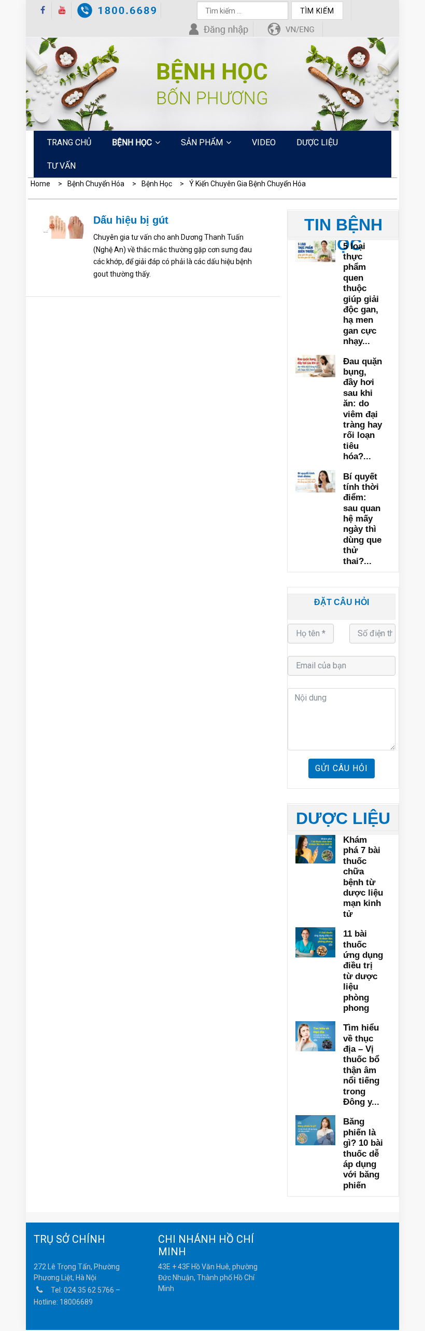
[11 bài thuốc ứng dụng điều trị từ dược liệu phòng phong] (315, 941)
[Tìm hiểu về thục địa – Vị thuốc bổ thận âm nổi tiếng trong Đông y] (315, 1035)
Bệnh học (132, 142)
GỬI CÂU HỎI (341, 768)
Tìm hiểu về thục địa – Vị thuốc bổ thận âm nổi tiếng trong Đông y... (361, 1065)
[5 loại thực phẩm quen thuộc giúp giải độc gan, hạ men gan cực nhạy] (315, 249)
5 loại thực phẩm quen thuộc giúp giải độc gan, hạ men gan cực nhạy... (361, 294)
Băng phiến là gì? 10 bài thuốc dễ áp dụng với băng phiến (363, 1153)
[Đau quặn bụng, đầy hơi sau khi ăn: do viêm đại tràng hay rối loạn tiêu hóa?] (315, 364)
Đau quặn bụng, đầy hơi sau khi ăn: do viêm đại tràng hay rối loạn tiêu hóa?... (362, 409)
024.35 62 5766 (89, 1290)
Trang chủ (69, 142)
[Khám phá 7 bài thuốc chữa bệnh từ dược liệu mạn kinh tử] (315, 847)
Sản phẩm (202, 142)
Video (264, 142)
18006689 (76, 1302)
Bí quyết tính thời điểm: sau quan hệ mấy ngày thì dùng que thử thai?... (362, 519)
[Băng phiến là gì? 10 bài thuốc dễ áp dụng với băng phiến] (315, 1129)
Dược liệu (317, 142)
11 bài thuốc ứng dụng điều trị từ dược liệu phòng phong (363, 971)
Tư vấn (61, 166)
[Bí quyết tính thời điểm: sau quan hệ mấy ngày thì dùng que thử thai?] (315, 480)
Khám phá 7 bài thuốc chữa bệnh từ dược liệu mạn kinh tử (363, 877)
